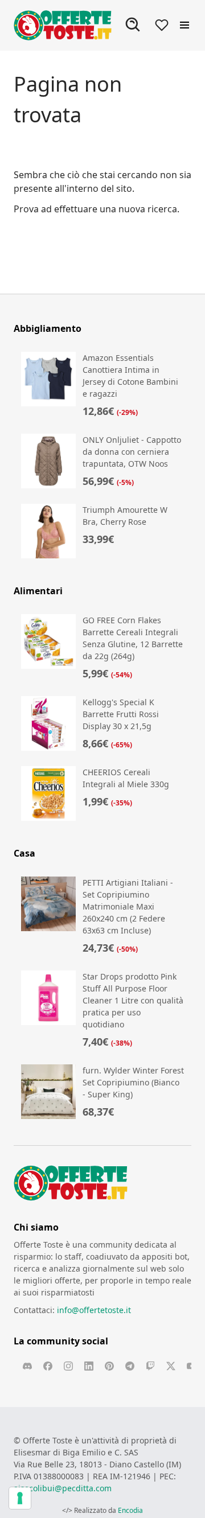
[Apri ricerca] (133, 25)
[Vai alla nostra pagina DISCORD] (27, 1366)
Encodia (130, 1510)
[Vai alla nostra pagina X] (171, 1366)
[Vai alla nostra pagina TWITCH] (150, 1366)
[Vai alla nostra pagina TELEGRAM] (130, 1366)
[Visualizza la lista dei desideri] (162, 25)
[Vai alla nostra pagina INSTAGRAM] (68, 1366)
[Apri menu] (184, 25)
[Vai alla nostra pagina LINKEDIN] (89, 1366)
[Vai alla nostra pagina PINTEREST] (109, 1366)
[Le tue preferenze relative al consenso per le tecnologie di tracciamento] (20, 1498)
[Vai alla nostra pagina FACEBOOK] (48, 1366)
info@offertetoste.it (94, 1310)
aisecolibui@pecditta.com (63, 1488)
